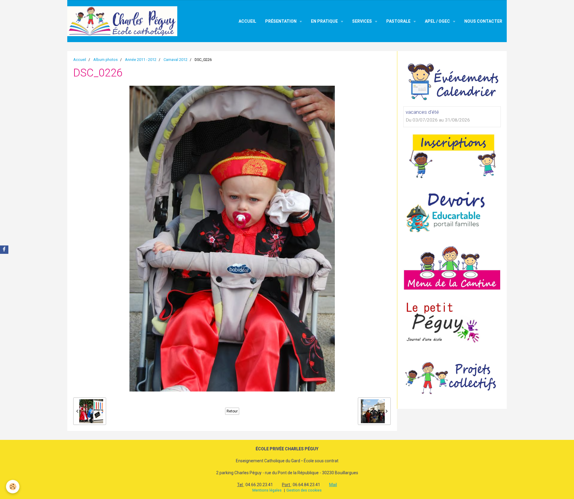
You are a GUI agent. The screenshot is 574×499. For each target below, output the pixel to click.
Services (362, 21)
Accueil (247, 21)
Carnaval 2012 (175, 59)
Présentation (281, 21)
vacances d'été (422, 112)
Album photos (105, 59)
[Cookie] (12, 486)
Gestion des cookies (304, 490)
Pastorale (398, 21)
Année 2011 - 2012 (140, 59)
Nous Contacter (483, 21)
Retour (232, 411)
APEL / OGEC (438, 21)
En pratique (325, 21)
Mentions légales (267, 490)
